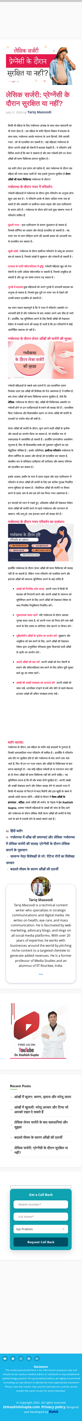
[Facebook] (29, 1358)
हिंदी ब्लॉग (16, 831)
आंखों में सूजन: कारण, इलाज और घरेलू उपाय (42, 1097)
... (41, 973)
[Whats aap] (13, 1358)
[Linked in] (37, 1358)
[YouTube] (5, 1358)
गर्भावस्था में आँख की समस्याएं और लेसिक (36, 837)
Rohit (53, 1412)
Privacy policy (53, 1407)
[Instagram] (21, 1358)
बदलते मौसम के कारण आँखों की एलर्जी (34, 869)
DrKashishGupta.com (21, 1407)
